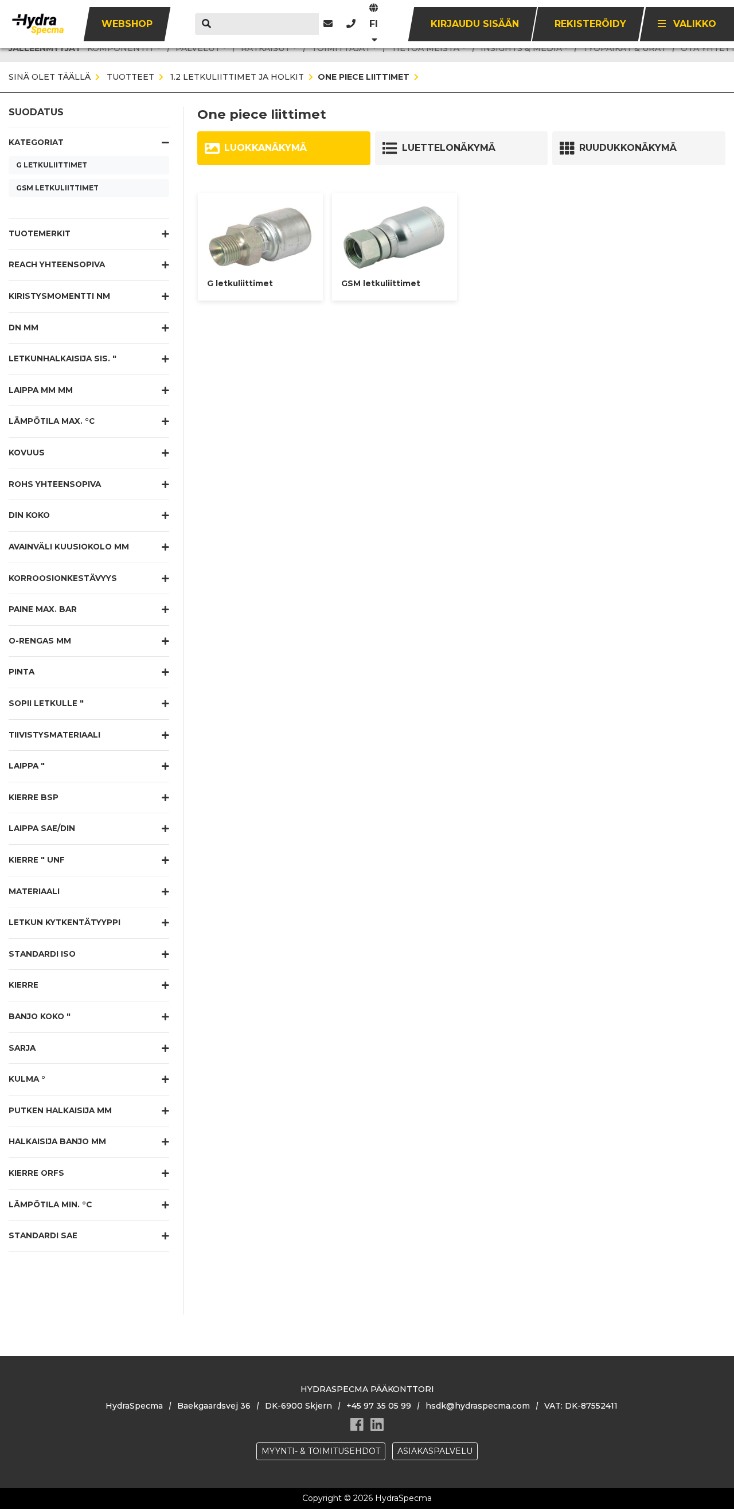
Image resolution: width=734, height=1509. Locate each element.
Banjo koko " (40, 1016)
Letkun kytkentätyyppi (64, 922)
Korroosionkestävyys (63, 578)
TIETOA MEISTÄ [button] (425, 48)
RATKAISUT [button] (265, 48)
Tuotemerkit (40, 233)
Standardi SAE (43, 1235)
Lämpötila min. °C (50, 1204)
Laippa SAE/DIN (42, 828)
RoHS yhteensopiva (55, 484)
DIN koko (29, 515)
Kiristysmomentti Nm (59, 296)
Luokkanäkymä (265, 147)
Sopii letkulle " (46, 703)
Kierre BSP (33, 797)
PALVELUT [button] (197, 48)
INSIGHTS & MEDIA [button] (521, 48)
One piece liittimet (363, 77)
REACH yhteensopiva (57, 264)
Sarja (22, 1047)
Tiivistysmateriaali (54, 734)
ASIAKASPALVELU (435, 1451)
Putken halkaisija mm (60, 1110)
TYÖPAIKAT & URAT (624, 48)
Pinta (21, 671)
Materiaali (34, 891)
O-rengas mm (40, 640)
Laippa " (27, 765)
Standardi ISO (42, 953)
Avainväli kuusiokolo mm (69, 546)
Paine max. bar (43, 609)
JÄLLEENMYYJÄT (45, 48)
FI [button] (373, 23)
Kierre (23, 984)
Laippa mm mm (41, 390)
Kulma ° (27, 1078)
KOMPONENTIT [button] (120, 48)
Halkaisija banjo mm (57, 1141)
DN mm (23, 327)
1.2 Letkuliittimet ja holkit (236, 77)
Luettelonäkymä (448, 147)
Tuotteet (129, 77)
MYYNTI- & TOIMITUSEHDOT (320, 1451)
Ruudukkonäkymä (628, 147)
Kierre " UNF (37, 859)
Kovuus (27, 452)
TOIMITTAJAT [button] (340, 48)
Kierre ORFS (36, 1172)
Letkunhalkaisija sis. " (62, 358)
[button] (351, 23)
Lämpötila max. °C (52, 421)
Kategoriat (36, 142)
